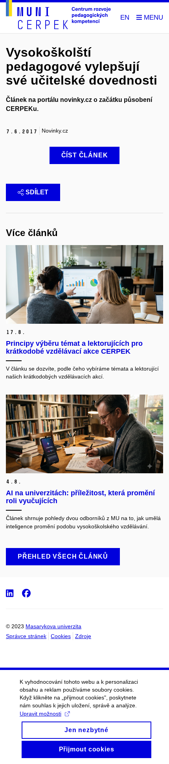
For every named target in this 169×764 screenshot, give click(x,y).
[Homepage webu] (58, 16)
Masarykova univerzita (53, 626)
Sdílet (37, 192)
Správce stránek (26, 636)
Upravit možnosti (40, 713)
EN (124, 17)
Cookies (61, 636)
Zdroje (83, 636)
